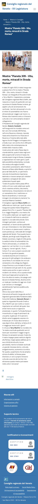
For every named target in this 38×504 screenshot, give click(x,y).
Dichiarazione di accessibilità (14, 490)
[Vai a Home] (4, 4)
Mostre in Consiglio (16, 19)
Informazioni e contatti (12, 399)
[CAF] (28, 468)
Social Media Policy (28, 487)
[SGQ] (20, 444)
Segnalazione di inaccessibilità (24, 492)
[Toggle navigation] (34, 9)
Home (5, 19)
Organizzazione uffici (11, 402)
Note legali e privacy (12, 487)
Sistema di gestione (10, 406)
